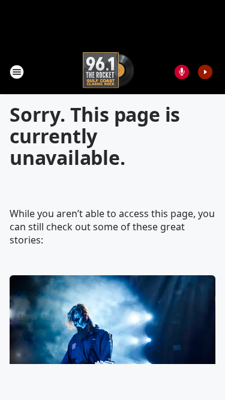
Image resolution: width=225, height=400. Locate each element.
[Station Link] (108, 71)
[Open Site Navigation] (17, 72)
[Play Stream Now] (205, 72)
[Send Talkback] (182, 72)
